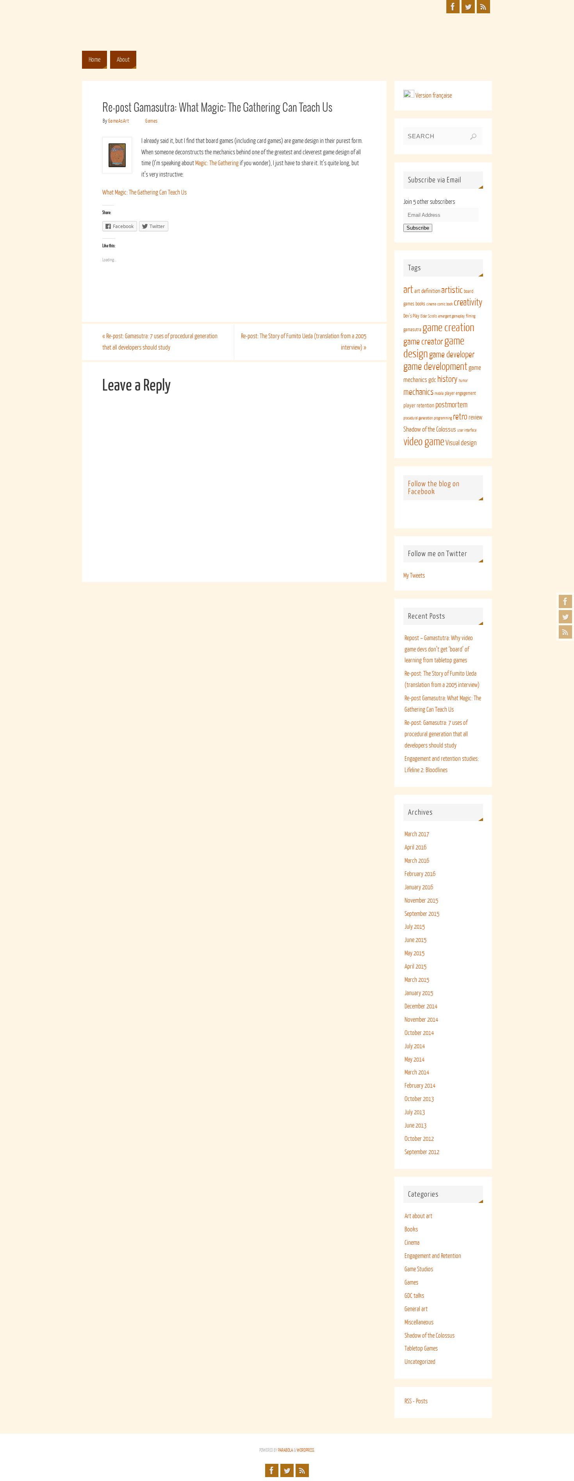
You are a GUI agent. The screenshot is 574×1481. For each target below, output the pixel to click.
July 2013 (415, 1112)
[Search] (473, 137)
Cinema (412, 1242)
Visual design (461, 443)
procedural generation (418, 418)
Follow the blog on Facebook (434, 488)
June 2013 (415, 1125)
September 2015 (422, 913)
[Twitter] (565, 616)
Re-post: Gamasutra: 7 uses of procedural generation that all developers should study (159, 342)
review (475, 417)
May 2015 (414, 953)
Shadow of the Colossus (429, 429)
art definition (427, 291)
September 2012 (422, 1152)
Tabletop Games (421, 1348)
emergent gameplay (451, 316)
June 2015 (415, 940)
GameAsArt (118, 121)
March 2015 (417, 979)
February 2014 (420, 1085)
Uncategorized (420, 1361)
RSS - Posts (416, 1401)
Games (151, 121)
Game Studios (419, 1269)
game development (435, 366)
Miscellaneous (419, 1322)
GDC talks (414, 1295)
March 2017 (417, 834)
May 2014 (414, 1059)
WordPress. (306, 1450)
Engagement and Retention (433, 1256)
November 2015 (421, 900)
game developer (451, 354)
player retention (418, 406)
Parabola (285, 1450)
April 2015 (415, 966)
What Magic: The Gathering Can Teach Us (144, 192)
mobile (439, 393)
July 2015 (415, 926)
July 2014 (415, 1046)
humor (463, 380)
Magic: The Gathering (217, 163)
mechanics (418, 392)
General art (416, 1309)
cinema (431, 304)
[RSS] (565, 632)
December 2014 (421, 1006)
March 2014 (417, 1072)
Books (411, 1229)
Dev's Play (411, 316)
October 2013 (419, 1099)
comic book (445, 304)
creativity (468, 302)
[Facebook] (565, 601)
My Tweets (414, 575)
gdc (432, 380)
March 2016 (417, 860)
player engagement (460, 393)
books (420, 304)
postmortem (451, 405)
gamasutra (412, 329)
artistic (452, 290)
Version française (433, 95)
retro (460, 416)
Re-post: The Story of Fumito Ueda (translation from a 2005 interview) (303, 342)
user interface (466, 430)
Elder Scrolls (429, 316)
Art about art (418, 1216)
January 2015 (419, 993)
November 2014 (421, 1019)
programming (443, 418)
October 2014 (419, 1033)
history (447, 379)
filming (470, 316)
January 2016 (419, 887)
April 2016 (415, 847)
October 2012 (419, 1138)
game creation (448, 328)
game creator (423, 341)
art (408, 289)
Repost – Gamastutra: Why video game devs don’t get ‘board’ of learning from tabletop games (439, 649)
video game (423, 442)
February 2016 (420, 874)
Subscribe (417, 228)
